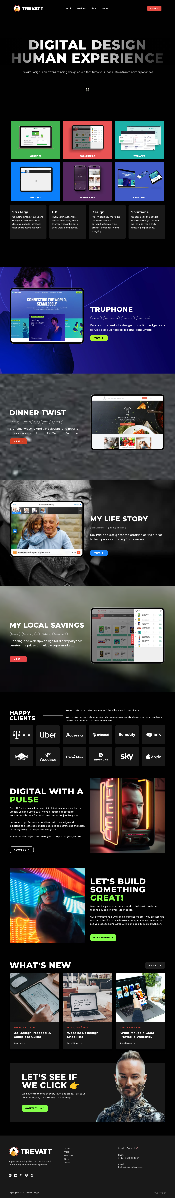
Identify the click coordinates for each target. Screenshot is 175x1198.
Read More (19, 1043)
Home (67, 1148)
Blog (32, 1027)
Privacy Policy (160, 1193)
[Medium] (21, 1175)
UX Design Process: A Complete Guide (32, 1035)
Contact (154, 8)
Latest (105, 8)
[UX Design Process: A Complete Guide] (34, 997)
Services (81, 8)
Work (69, 8)
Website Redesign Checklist (83, 1035)
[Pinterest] (26, 1175)
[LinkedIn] (15, 1175)
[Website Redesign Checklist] (87, 997)
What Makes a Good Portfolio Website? (137, 1035)
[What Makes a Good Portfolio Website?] (140, 997)
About (94, 8)
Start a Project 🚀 (128, 1148)
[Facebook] (32, 1175)
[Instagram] (10, 1175)
